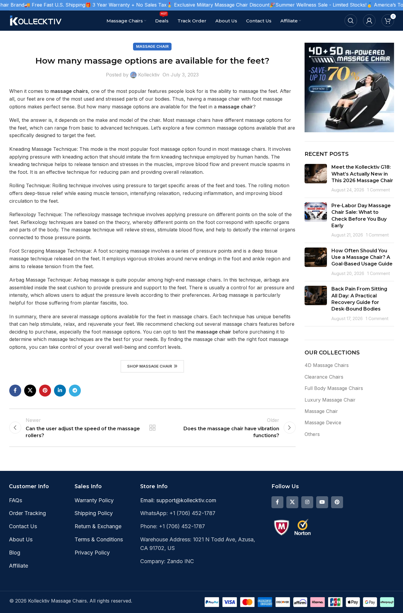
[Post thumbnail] (316, 178)
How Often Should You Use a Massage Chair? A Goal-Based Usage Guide (362, 257)
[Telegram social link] (75, 391)
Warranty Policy (94, 500)
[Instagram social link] (307, 502)
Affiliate (18, 566)
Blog (14, 552)
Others (312, 434)
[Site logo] (36, 20)
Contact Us (23, 526)
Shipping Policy (94, 513)
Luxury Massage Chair (330, 400)
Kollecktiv (149, 75)
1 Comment (378, 189)
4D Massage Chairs (327, 365)
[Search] (351, 21)
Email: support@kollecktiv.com (178, 500)
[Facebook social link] (15, 391)
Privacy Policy (92, 552)
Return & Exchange (98, 526)
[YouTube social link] (322, 502)
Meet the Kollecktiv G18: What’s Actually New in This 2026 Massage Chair (362, 173)
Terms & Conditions (99, 539)
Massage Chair (152, 46)
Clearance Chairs (324, 377)
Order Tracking (27, 513)
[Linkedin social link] (60, 391)
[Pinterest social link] (45, 391)
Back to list (152, 428)
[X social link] (30, 391)
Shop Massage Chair (149, 366)
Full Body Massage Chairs (334, 388)
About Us (21, 539)
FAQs (15, 500)
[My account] (369, 21)
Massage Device (323, 422)
